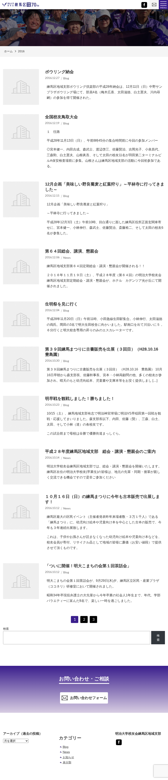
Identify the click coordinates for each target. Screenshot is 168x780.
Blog (65, 746)
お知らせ (68, 757)
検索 (6, 628)
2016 (21, 51)
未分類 (67, 762)
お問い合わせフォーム (88, 698)
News (66, 752)
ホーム (8, 51)
